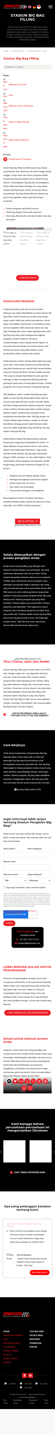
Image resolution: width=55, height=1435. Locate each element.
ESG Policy (5, 1401)
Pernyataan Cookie (33, 1401)
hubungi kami (27, 277)
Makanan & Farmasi (13, 1335)
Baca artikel (26, 521)
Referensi (35, 1339)
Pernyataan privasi (17, 1401)
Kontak (33, 1347)
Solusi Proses (18, 51)
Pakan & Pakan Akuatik (10, 1353)
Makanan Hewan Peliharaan (11, 1345)
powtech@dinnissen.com (29, 943)
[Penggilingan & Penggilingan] (39, 1081)
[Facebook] (24, 1375)
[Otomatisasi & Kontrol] (24, 1088)
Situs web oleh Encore (37, 1394)
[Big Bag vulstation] (43, 7)
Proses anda (36, 1335)
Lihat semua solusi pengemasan (27, 1012)
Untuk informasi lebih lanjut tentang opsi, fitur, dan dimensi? (30, 714)
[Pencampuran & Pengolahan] (33, 1081)
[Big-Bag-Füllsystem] (34, 7)
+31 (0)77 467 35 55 (29, 939)
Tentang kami (37, 1331)
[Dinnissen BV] (15, 6)
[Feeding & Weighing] (27, 1081)
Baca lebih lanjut (39, 1272)
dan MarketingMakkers (27, 1397)
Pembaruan (35, 1343)
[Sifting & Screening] (30, 1088)
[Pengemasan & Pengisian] (5, 159)
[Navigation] (50, 6)
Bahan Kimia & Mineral (10, 1361)
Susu (5, 1339)
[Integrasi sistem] (9, 1081)
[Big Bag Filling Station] (29, 7)
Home (5, 51)
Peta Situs (46, 1401)
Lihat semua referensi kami (29, 1172)
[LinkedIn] (30, 1375)
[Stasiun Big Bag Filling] (38, 7)
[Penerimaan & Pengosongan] (15, 1081)
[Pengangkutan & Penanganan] (21, 1081)
